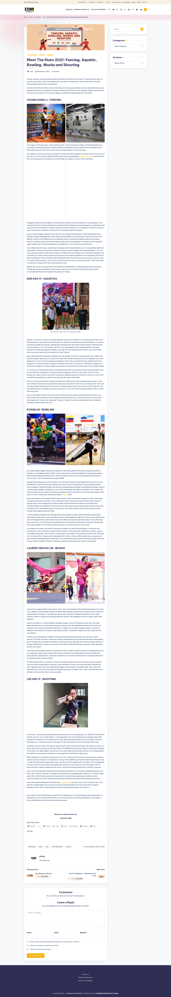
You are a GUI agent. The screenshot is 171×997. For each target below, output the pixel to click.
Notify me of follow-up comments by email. (44, 945)
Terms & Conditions (85, 981)
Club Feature (32, 55)
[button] (44, 860)
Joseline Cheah (65, 782)
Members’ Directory (85, 977)
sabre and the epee (86, 156)
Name (29, 933)
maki (47, 846)
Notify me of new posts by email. (40, 949)
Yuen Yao (68, 846)
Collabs (42, 55)
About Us (85, 974)
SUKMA (65, 494)
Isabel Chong (31, 846)
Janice (40, 846)
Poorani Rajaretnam (57, 846)
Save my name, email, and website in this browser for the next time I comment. (54, 942)
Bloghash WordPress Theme (107, 993)
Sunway (50, 55)
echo (42, 856)
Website (83, 933)
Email (56, 933)
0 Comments (55, 71)
